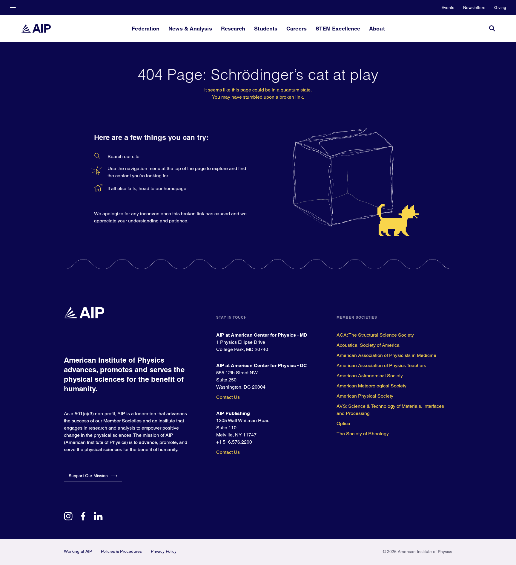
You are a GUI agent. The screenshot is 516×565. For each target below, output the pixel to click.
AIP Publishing (233, 413)
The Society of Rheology (363, 433)
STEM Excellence (338, 28)
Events (447, 7)
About (377, 28)
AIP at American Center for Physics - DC (261, 365)
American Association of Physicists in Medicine (386, 355)
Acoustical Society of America (368, 345)
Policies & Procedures (121, 551)
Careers (296, 28)
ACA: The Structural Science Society (375, 335)
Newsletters (474, 7)
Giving (500, 7)
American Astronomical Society (370, 375)
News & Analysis (190, 28)
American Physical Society (365, 396)
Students (265, 28)
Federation (145, 28)
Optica (343, 423)
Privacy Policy (163, 551)
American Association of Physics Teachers (381, 365)
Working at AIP (78, 551)
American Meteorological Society (371, 386)
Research (233, 28)
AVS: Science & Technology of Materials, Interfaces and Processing (390, 409)
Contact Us (228, 397)
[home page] (36, 28)
